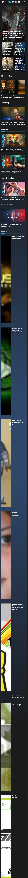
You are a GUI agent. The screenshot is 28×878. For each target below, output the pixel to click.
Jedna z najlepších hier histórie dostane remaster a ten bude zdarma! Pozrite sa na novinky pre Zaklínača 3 (13, 35)
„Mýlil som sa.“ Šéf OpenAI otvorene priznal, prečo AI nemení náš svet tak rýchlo (12, 124)
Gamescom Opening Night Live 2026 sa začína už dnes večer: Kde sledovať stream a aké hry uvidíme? (19, 64)
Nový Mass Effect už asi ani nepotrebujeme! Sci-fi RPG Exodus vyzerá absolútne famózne (20, 49)
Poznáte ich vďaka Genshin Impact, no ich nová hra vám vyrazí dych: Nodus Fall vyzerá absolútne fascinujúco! (7, 63)
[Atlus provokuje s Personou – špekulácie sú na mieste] (6, 647)
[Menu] (3, 2)
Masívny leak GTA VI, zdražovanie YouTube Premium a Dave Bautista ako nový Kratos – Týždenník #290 (13, 199)
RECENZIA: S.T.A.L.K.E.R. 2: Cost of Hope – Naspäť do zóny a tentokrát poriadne (12, 151)
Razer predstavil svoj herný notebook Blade (17, 330)
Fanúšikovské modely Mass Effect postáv (18, 422)
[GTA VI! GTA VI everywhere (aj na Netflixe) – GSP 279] (13, 216)
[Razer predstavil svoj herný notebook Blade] (6, 371)
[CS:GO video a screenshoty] (6, 747)
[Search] (24, 2)
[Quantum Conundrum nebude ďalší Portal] (6, 555)
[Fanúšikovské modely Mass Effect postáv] (6, 463)
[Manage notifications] (2, 875)
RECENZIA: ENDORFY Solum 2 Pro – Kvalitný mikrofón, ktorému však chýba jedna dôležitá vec (12, 172)
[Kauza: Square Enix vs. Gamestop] (6, 279)
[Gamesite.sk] (14, 2)
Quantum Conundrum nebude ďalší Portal (18, 514)
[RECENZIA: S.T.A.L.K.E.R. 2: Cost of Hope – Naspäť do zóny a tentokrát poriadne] (13, 140)
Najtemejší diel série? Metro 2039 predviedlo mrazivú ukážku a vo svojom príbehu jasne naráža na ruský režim (7, 48)
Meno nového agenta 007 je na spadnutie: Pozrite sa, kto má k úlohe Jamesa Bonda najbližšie (12, 97)
